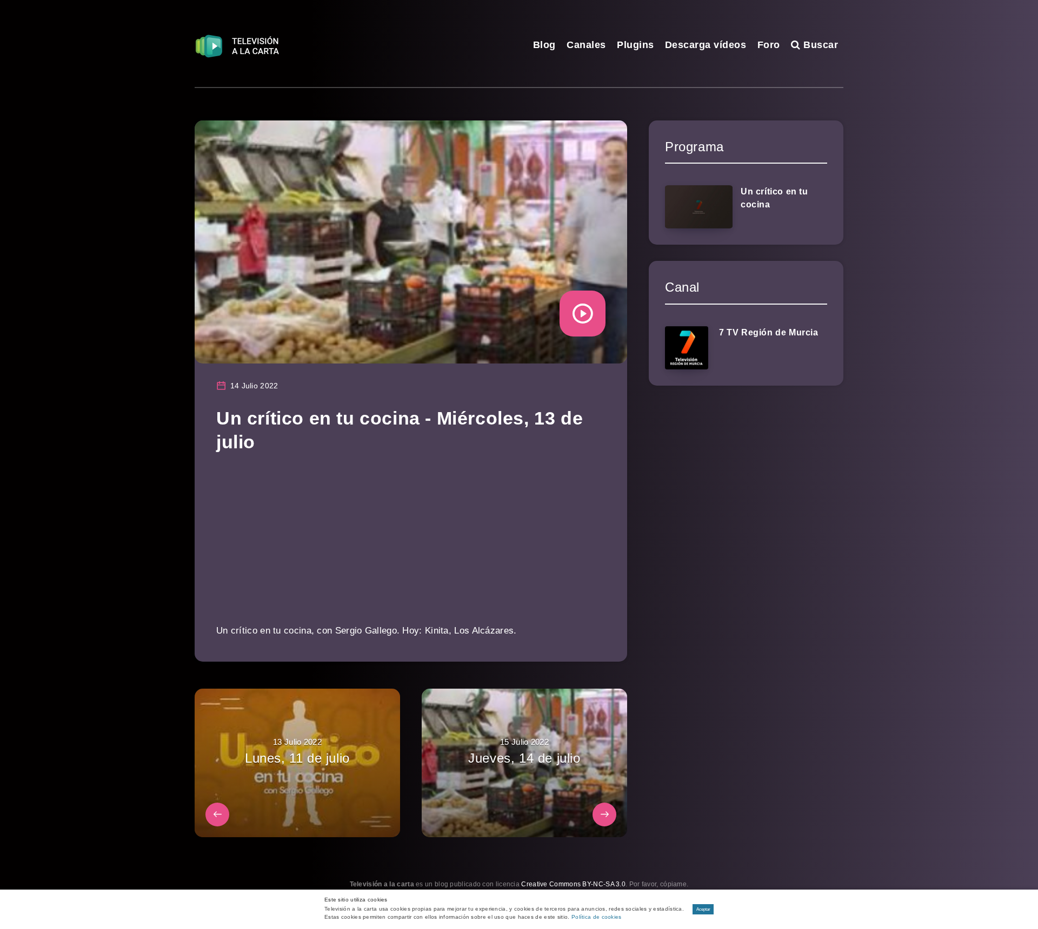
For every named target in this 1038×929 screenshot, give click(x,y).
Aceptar (703, 909)
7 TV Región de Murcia (769, 332)
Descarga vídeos (706, 44)
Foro (768, 44)
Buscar (819, 44)
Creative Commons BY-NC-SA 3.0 (573, 884)
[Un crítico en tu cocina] (699, 206)
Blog (544, 44)
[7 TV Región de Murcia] (686, 347)
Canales (586, 44)
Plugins (635, 44)
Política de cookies (596, 917)
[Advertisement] (411, 546)
